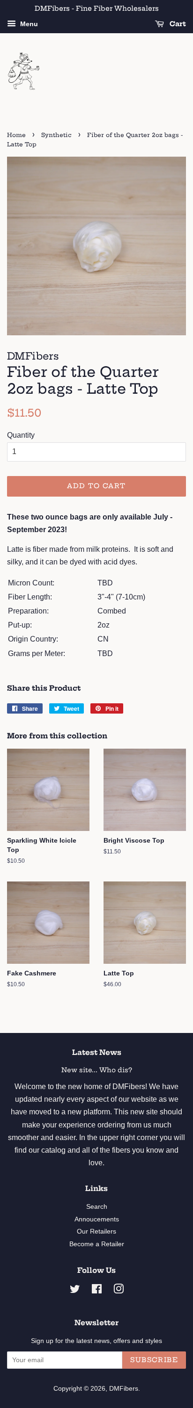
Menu (28, 24)
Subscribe (154, 1360)
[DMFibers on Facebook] (96, 1290)
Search (96, 1206)
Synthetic (56, 134)
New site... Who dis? (96, 1070)
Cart (177, 24)
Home (16, 134)
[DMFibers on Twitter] (75, 1290)
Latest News (96, 1052)
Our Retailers (96, 1231)
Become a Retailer (96, 1244)
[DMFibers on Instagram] (118, 1290)
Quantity (21, 435)
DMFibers (123, 1388)
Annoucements (96, 1219)
